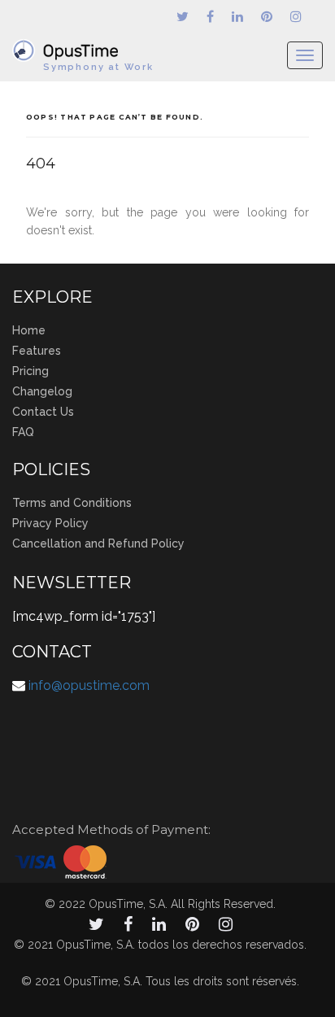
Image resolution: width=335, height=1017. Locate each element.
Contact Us (43, 411)
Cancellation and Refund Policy (98, 543)
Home (29, 330)
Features (36, 350)
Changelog (42, 391)
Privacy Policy (50, 523)
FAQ (23, 432)
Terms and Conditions (72, 502)
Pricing (30, 371)
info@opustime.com (89, 685)
